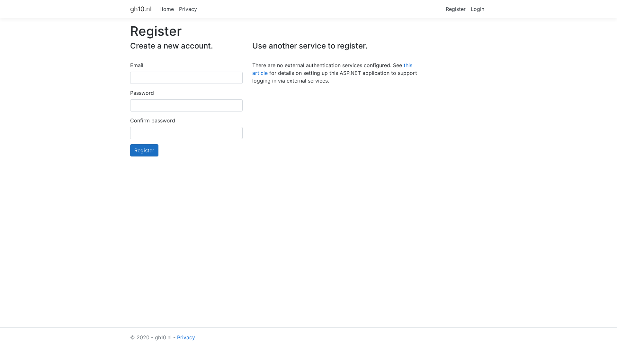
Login (477, 9)
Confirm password (152, 120)
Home (166, 9)
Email (136, 65)
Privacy (188, 9)
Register (456, 9)
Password (142, 93)
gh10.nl (141, 9)
